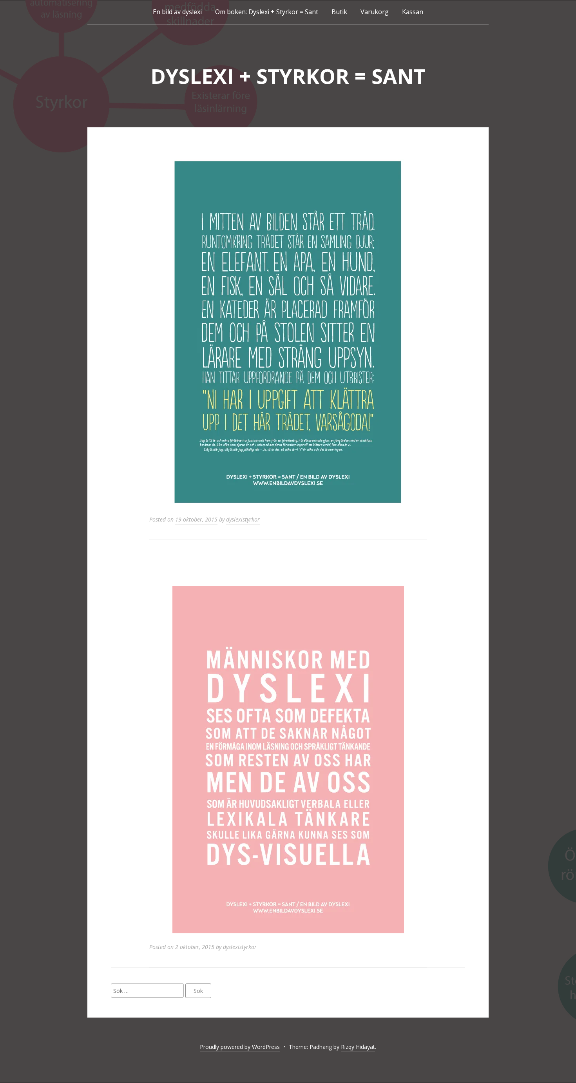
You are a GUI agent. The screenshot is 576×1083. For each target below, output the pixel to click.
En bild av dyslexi (177, 11)
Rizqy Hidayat (358, 1046)
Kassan (412, 11)
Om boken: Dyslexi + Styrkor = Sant (266, 11)
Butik (339, 11)
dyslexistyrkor (243, 519)
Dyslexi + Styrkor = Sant (288, 76)
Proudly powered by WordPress (240, 1046)
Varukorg (374, 11)
